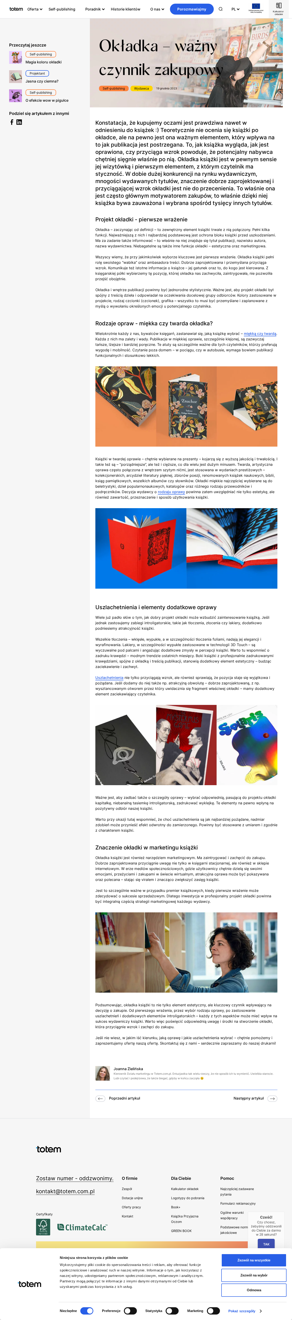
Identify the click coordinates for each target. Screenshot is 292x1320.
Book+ (175, 1207)
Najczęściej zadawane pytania (237, 1191)
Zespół (127, 1189)
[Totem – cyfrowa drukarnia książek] (16, 9)
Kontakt (127, 1216)
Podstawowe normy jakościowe (235, 1230)
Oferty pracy (131, 1207)
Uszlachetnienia (109, 677)
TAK (266, 1244)
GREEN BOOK (181, 1231)
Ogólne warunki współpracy (232, 1215)
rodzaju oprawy (171, 491)
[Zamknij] (285, 1212)
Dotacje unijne (132, 1198)
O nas (155, 9)
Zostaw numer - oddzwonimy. (75, 1178)
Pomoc (227, 1178)
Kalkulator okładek (185, 1189)
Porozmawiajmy (191, 9)
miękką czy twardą (260, 333)
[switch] (130, 1311)
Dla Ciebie (181, 1178)
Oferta (33, 9)
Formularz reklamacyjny (238, 1203)
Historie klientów (125, 9)
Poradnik (93, 9)
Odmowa (254, 1290)
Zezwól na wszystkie (253, 1260)
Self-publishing (62, 9)
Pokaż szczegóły (242, 1311)
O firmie (130, 1178)
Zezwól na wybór (254, 1275)
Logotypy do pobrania (187, 1198)
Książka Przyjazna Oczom (184, 1219)
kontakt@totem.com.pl (65, 1191)
